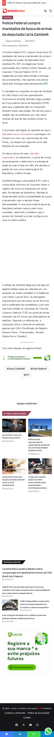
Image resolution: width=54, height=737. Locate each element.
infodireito (47, 708)
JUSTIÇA (8, 17)
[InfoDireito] (13, 11)
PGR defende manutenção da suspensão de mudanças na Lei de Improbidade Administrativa (39, 445)
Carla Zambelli (16, 368)
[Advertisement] (27, 254)
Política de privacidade (38, 713)
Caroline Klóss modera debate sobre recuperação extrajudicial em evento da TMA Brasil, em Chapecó (27, 572)
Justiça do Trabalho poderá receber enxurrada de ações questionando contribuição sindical (37, 482)
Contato (27, 717)
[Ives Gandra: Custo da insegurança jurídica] (14, 425)
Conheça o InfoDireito (15, 713)
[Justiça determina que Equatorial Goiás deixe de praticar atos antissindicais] (14, 466)
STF (27, 374)
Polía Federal (39, 368)
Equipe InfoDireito (13, 41)
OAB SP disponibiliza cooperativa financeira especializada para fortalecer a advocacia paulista (34, 604)
